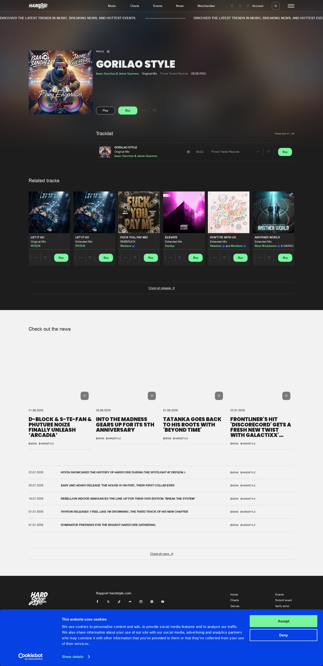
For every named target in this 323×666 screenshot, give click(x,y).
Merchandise (206, 6)
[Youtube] (162, 602)
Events (157, 6)
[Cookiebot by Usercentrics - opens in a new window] (30, 656)
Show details (72, 657)
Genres (234, 606)
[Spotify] (151, 602)
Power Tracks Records (174, 73)
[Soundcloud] (130, 602)
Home (234, 594)
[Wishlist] (233, 6)
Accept (283, 621)
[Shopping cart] (240, 6)
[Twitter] (108, 602)
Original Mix (122, 151)
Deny (283, 635)
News (179, 6)
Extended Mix (83, 241)
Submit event (283, 600)
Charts (134, 6)
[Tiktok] (119, 602)
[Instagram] (141, 602)
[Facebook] (97, 602)
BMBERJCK (127, 241)
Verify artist (282, 606)
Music (112, 6)
